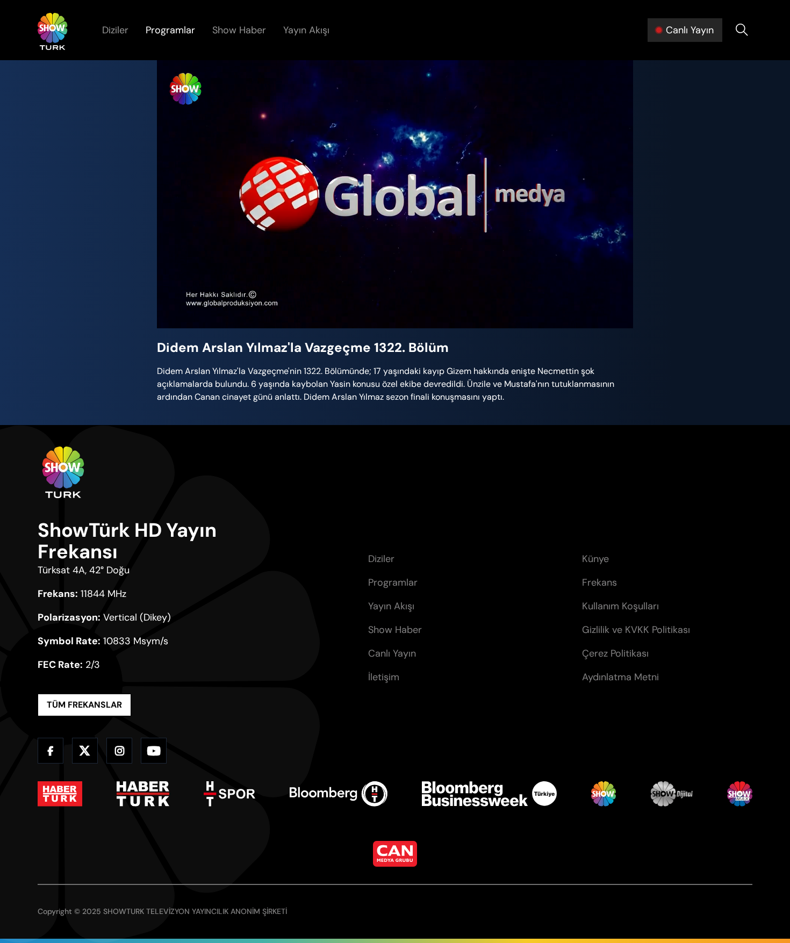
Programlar (170, 30)
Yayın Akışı (306, 30)
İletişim (383, 677)
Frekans (599, 582)
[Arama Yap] (741, 30)
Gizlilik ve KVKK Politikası (636, 629)
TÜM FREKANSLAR (84, 704)
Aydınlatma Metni (620, 677)
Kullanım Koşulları (620, 606)
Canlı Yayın (392, 653)
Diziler (115, 30)
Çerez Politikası (615, 653)
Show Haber (239, 30)
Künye (595, 558)
